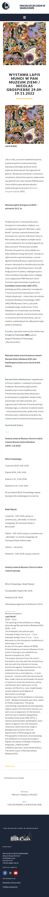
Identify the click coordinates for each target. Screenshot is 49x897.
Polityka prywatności (10, 887)
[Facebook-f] (5, 873)
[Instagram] (10, 873)
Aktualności (10, 766)
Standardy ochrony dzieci (12, 883)
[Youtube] (15, 873)
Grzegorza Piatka (13, 335)
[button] (24, 17)
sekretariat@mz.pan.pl (10, 863)
